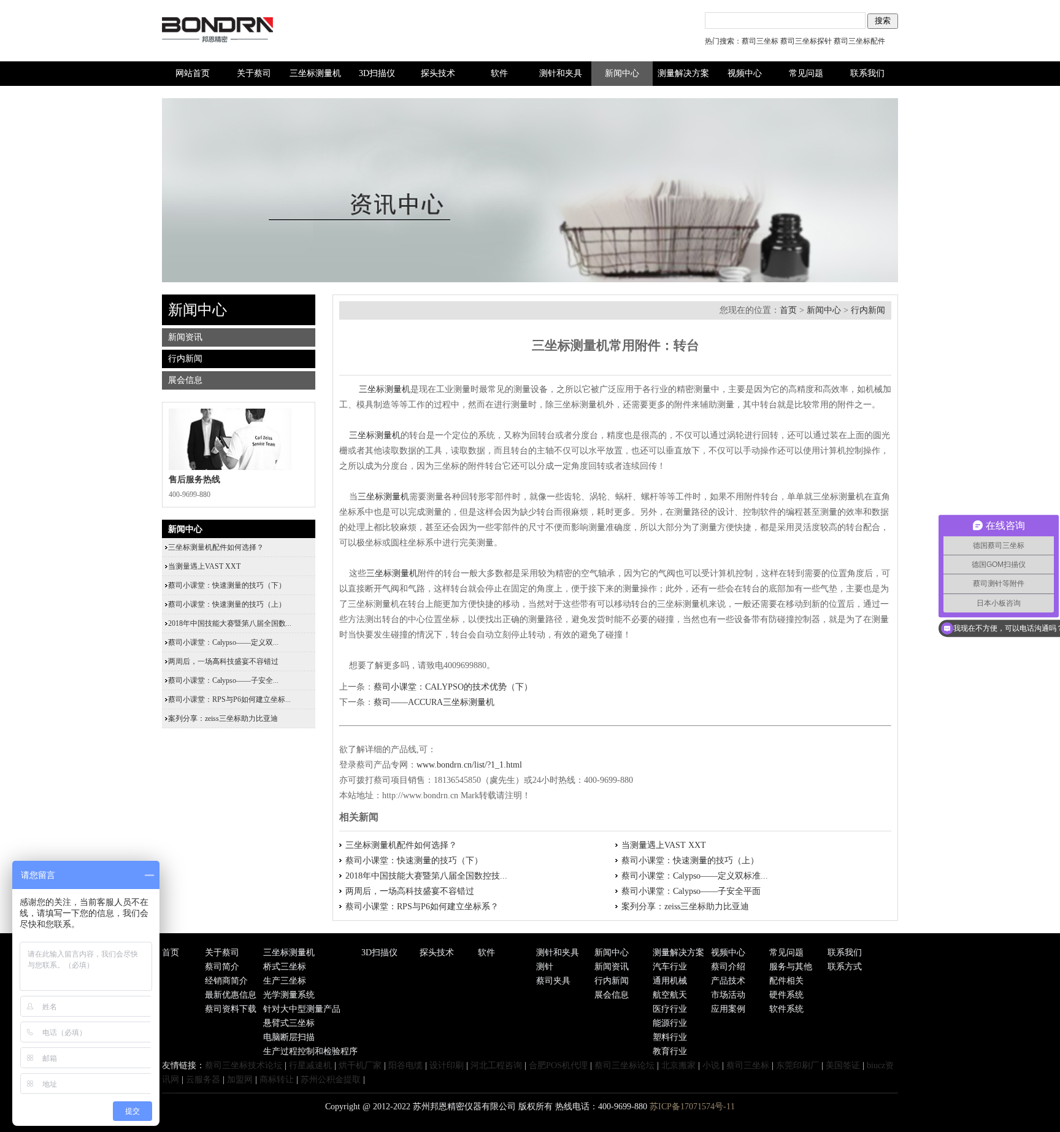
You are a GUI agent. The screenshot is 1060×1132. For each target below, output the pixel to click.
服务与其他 (790, 966)
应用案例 (728, 1009)
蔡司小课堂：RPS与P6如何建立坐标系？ (422, 906)
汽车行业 (670, 966)
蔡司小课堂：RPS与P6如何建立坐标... (229, 699)
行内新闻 (868, 310)
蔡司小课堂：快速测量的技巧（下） (414, 860)
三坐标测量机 (315, 73)
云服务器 (203, 1079)
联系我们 (867, 73)
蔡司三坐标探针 (806, 41)
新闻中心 (622, 73)
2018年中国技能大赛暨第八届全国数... (229, 623)
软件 (499, 73)
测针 (544, 966)
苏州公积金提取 (331, 1079)
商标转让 (276, 1079)
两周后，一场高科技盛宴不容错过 (409, 891)
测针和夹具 (560, 73)
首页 (788, 310)
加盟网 (240, 1079)
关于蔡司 (254, 73)
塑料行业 (670, 1037)
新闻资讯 (185, 337)
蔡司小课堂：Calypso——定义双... (223, 642)
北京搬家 (678, 1065)
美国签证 (843, 1065)
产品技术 (728, 980)
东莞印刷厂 (797, 1065)
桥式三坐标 (284, 966)
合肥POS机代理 (558, 1065)
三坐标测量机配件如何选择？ (401, 845)
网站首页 (192, 73)
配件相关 (786, 980)
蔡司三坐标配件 (859, 41)
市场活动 (728, 994)
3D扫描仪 (377, 73)
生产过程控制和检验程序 (310, 1051)
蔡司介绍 (728, 966)
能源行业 (670, 1023)
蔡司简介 (222, 966)
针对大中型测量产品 (301, 1009)
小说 (711, 1065)
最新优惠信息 (230, 994)
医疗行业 (670, 1009)
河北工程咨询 (496, 1065)
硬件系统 (786, 994)
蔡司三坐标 (760, 41)
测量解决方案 (683, 73)
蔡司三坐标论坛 (624, 1065)
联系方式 (845, 966)
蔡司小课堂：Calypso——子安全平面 (691, 891)
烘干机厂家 (360, 1065)
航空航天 (670, 994)
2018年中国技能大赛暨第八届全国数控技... (426, 875)
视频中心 (745, 73)
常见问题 (806, 73)
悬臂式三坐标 (289, 1023)
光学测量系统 (289, 994)
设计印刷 (446, 1065)
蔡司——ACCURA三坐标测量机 (434, 702)
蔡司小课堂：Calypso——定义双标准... (694, 875)
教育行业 (670, 1051)
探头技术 (438, 73)
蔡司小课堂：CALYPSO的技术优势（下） (453, 686)
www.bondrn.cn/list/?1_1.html (469, 764)
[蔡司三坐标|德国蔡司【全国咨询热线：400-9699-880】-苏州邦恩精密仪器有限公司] (238, 59)
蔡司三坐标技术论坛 (243, 1065)
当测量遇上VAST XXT (663, 845)
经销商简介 (226, 980)
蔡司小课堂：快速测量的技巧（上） (690, 860)
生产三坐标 (284, 980)
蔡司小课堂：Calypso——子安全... (223, 680)
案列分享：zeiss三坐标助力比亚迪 (685, 906)
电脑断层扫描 (289, 1037)
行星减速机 (310, 1065)
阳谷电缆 (405, 1065)
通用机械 (670, 980)
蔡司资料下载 (230, 1009)
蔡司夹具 (553, 980)
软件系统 (786, 1009)
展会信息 (185, 380)
